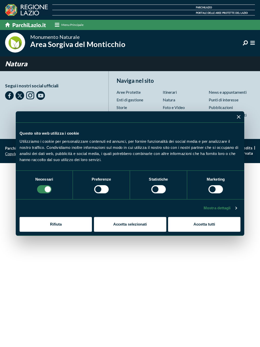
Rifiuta (56, 224)
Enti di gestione (130, 99)
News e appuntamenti (228, 92)
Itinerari (170, 92)
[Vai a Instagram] (30, 95)
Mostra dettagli (217, 208)
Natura (169, 99)
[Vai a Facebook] (9, 95)
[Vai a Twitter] (19, 95)
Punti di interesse (223, 99)
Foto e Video (174, 107)
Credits (245, 148)
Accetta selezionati (130, 224)
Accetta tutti (204, 224)
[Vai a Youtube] (40, 95)
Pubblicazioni (221, 107)
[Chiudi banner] (238, 117)
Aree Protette (129, 92)
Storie (122, 107)
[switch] (101, 189)
